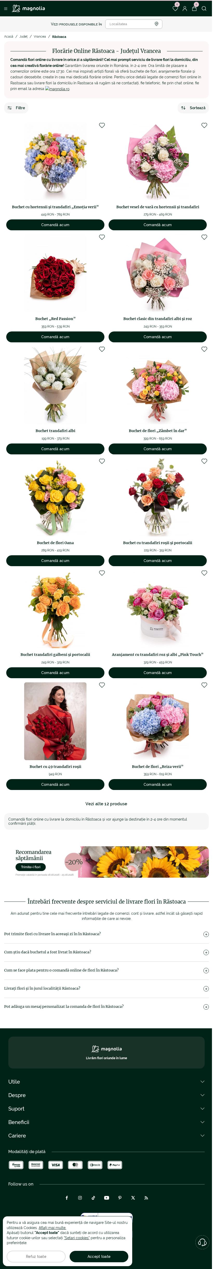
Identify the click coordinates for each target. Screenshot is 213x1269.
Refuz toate (36, 1256)
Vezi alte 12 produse (106, 803)
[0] (175, 8)
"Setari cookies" (77, 1238)
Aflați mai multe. (52, 1228)
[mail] (57, 89)
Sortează (197, 108)
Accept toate (99, 1256)
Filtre (20, 108)
